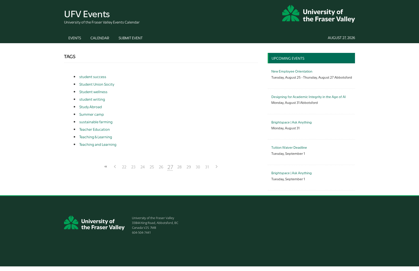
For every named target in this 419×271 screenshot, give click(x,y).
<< (105, 167)
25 (152, 167)
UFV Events (87, 13)
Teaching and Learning (97, 144)
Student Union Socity (96, 84)
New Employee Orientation (291, 71)
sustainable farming (96, 121)
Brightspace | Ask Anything (291, 121)
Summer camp (91, 114)
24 (142, 167)
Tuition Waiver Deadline (289, 147)
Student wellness (93, 91)
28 (179, 167)
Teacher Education (94, 129)
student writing (92, 99)
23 (133, 167)
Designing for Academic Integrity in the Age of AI (308, 96)
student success (92, 76)
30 (198, 167)
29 (188, 167)
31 (207, 167)
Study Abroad (90, 106)
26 (161, 167)
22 (124, 167)
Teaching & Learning (95, 136)
